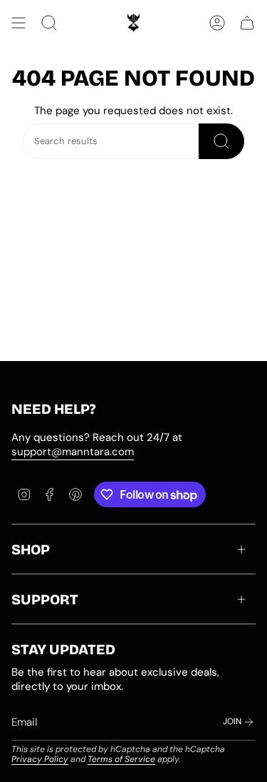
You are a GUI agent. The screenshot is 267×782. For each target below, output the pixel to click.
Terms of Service (121, 759)
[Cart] (247, 22)
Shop (30, 549)
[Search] (221, 141)
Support (44, 599)
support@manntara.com (72, 452)
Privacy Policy (39, 759)
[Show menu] (18, 22)
